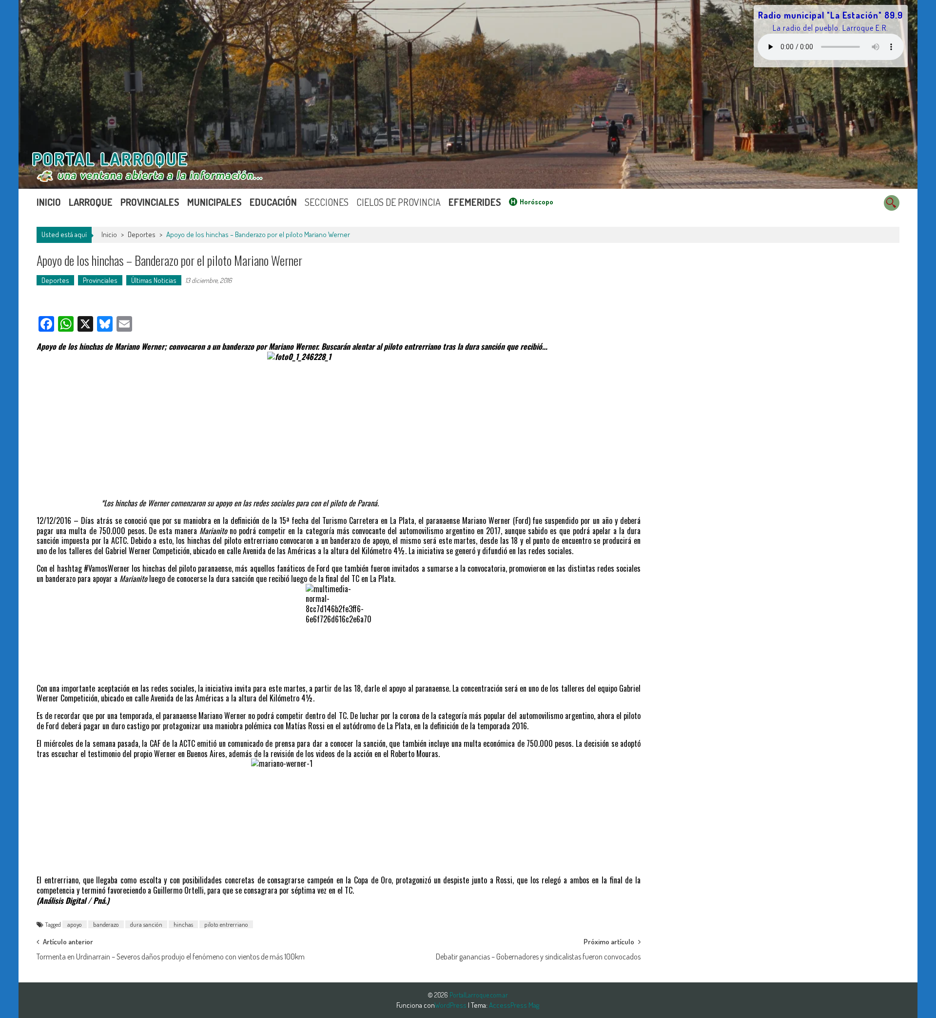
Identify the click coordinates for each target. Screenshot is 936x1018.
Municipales (214, 202)
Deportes (142, 234)
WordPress (451, 1005)
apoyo (74, 924)
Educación (273, 202)
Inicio (49, 202)
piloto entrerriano (226, 924)
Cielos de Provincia (398, 202)
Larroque (91, 202)
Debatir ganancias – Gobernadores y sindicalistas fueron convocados (538, 956)
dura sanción (146, 924)
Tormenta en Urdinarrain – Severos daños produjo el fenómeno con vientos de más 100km (171, 956)
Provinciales (149, 202)
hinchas (183, 924)
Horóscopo (536, 202)
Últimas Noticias (153, 280)
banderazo (106, 924)
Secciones (327, 202)
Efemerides (474, 202)
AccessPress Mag (514, 1005)
